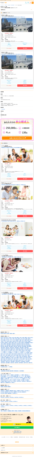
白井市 (14, 360)
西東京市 (22, 342)
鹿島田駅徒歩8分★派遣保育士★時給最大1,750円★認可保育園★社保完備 (11, 147)
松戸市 (24, 357)
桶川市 (20, 355)
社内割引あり (15, 393)
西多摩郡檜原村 (27, 342)
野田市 (27, 357)
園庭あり (29, 377)
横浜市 (31, 342)
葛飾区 (4, 340)
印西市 (11, 360)
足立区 (2, 340)
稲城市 (13, 342)
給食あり (15, 390)
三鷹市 (20, 340)
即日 (18, 377)
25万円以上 (11, 401)
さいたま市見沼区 (21, 351)
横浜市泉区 (20, 346)
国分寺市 (14, 341)
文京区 (20, 337)
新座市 (17, 355)
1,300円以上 (25, 405)
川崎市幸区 (7, 347)
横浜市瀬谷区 (11, 346)
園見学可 (6, 381)
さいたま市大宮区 (14, 351)
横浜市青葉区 (24, 346)
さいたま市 (25, 360)
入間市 (6, 355)
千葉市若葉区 (12, 361)
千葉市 (12, 357)
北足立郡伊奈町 (24, 356)
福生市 (20, 341)
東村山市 (11, 341)
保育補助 (14, 376)
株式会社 (25, 377)
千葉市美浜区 (3, 361)
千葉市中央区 (8, 361)
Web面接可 (2, 381)
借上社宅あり (27, 390)
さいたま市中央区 (27, 351)
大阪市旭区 (12, 362)
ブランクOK (28, 378)
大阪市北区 (30, 362)
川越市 (31, 352)
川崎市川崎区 (3, 347)
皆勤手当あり (29, 381)
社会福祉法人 (21, 377)
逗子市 (9, 350)
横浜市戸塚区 (24, 345)
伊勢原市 (20, 350)
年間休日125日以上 (4, 377)
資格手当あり (3, 382)
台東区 (23, 337)
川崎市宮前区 (26, 347)
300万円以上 (17, 397)
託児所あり (22, 390)
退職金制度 (11, 390)
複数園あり (2, 378)
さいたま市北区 (8, 351)
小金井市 (2, 341)
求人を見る (25, 48)
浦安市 (2, 360)
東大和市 (26, 341)
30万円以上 (7, 401)
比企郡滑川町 (3, 357)
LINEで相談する (17, 427)
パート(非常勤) (9, 366)
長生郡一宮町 (21, 360)
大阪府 (13, 333)
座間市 (26, 350)
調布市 (28, 340)
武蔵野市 (17, 340)
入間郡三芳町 (30, 356)
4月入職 (15, 377)
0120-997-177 (17, 431)
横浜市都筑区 (29, 346)
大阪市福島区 (8, 362)
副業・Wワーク (19, 376)
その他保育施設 (3, 109)
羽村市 (15, 342)
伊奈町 (29, 360)
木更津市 (20, 357)
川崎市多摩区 (21, 347)
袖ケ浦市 (8, 360)
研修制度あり (3, 390)
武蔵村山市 (6, 342)
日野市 (8, 341)
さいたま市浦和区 (9, 352)
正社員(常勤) (3, 366)
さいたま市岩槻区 (26, 352)
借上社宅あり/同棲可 (4, 393)
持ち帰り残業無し (3, 376)
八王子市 (11, 340)
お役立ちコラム (3, 450)
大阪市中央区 (26, 362)
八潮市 (28, 355)
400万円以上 (7, 397)
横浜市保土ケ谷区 (3, 345)
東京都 (2, 333)
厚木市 (14, 350)
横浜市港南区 (28, 345)
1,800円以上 (3, 405)
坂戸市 (8, 356)
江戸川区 (7, 340)
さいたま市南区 (15, 352)
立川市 (14, 340)
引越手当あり (24, 381)
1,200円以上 (30, 405)
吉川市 (13, 356)
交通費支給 (7, 390)
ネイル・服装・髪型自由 (26, 376)
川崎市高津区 (17, 347)
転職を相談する (17, 424)
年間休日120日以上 (10, 377)
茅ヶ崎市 (5, 350)
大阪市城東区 (21, 362)
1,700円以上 (7, 405)
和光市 (15, 355)
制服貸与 (18, 390)
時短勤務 (5, 386)
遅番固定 (2, 386)
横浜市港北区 (19, 345)
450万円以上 (3, 397)
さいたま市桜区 (3, 352)
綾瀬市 (29, 350)
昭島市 (26, 340)
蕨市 (1, 355)
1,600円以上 (12, 405)
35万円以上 (2, 401)
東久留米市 (2, 342)
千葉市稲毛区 (23, 361)
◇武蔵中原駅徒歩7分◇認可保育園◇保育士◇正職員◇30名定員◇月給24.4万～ (12, 294)
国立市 (18, 341)
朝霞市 (9, 355)
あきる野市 (19, 342)
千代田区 (9, 337)
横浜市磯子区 (9, 345)
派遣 (6, 366)
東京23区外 (6, 337)
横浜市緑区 (6, 346)
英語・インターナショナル (12, 378)
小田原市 (2, 350)
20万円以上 (15, 401)
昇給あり (13, 382)
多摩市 (10, 342)
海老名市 (23, 350)
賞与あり (15, 381)
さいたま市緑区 (20, 352)
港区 (15, 337)
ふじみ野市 (17, 356)
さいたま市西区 (3, 351)
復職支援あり (10, 393)
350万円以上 (12, 397)
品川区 (31, 337)
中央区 (13, 337)
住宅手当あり (19, 381)
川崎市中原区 (12, 347)
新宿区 (18, 337)
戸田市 (4, 355)
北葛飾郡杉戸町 (8, 357)
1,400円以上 (21, 405)
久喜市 (23, 355)
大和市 (17, 350)
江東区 (29, 337)
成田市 (29, 357)
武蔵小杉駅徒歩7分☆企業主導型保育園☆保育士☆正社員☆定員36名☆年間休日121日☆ (13, 54)
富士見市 (2, 356)
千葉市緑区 (27, 361)
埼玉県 (8, 333)
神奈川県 (4, 333)
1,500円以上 (16, 405)
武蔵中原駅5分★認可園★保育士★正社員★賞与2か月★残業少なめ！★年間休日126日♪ (13, 184)
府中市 (23, 340)
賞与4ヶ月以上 (10, 381)
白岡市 (20, 356)
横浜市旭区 (2, 346)
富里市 (17, 360)
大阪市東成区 (3, 362)
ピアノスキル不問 (10, 376)
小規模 (6, 378)
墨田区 (26, 337)
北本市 (26, 355)
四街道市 (4, 360)
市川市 (15, 357)
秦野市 (11, 350)
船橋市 (18, 357)
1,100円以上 (3, 406)
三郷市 (5, 356)
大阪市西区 (16, 362)
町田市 (31, 340)
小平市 (5, 341)
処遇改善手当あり (8, 382)
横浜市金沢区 (14, 345)
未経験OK (23, 378)
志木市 (12, 355)
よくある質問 (3, 447)
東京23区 (2, 337)
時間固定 (9, 386)
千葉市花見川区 (17, 361)
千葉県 (11, 333)
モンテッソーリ (19, 378)
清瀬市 (29, 341)
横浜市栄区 (15, 346)
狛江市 (23, 341)
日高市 (11, 356)
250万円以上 (21, 397)
